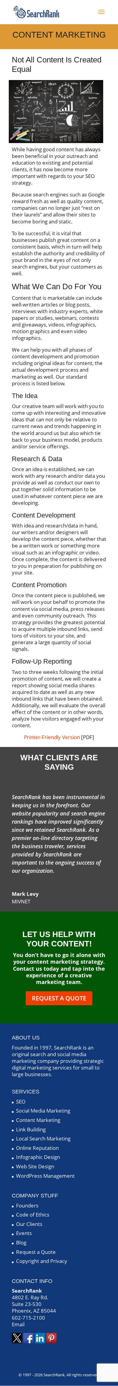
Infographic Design (38, 1156)
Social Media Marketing (43, 1110)
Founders (27, 1205)
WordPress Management (45, 1175)
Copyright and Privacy (41, 1260)
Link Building (31, 1129)
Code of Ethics (32, 1214)
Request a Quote (59, 998)
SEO (20, 1101)
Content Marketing (38, 1119)
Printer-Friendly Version (52, 737)
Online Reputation (37, 1147)
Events (24, 1233)
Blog (21, 1242)
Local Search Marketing (43, 1138)
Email (18, 1324)
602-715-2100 (28, 1317)
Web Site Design (35, 1166)
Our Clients (29, 1223)
